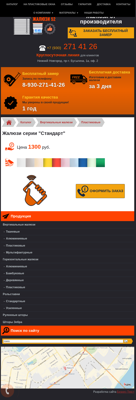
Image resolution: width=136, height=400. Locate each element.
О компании (41, 12)
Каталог (12, 4)
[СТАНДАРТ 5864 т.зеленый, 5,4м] (100, 166)
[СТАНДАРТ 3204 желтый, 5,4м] (47, 166)
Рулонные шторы (15, 314)
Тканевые (13, 231)
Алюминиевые (16, 238)
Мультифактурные (19, 252)
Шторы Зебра (12, 322)
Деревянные (15, 280)
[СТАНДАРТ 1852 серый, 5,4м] (30, 166)
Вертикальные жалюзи (56, 122)
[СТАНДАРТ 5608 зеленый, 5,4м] (91, 166)
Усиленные (14, 308)
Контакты (123, 4)
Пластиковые (90, 122)
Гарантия (84, 4)
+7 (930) (72, 48)
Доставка (104, 4)
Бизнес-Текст (125, 391)
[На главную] (34, 26)
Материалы (67, 12)
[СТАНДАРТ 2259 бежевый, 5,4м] (38, 166)
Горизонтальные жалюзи (20, 259)
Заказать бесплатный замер (105, 33)
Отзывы (67, 4)
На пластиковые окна (39, 4)
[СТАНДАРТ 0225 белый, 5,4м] (21, 166)
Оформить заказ (106, 191)
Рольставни (11, 294)
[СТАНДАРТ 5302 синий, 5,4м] (82, 166)
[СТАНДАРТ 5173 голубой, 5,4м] (74, 166)
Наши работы (94, 12)
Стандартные (15, 301)
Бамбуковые (15, 273)
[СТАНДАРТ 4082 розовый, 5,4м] (65, 166)
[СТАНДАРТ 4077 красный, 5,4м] (56, 166)
